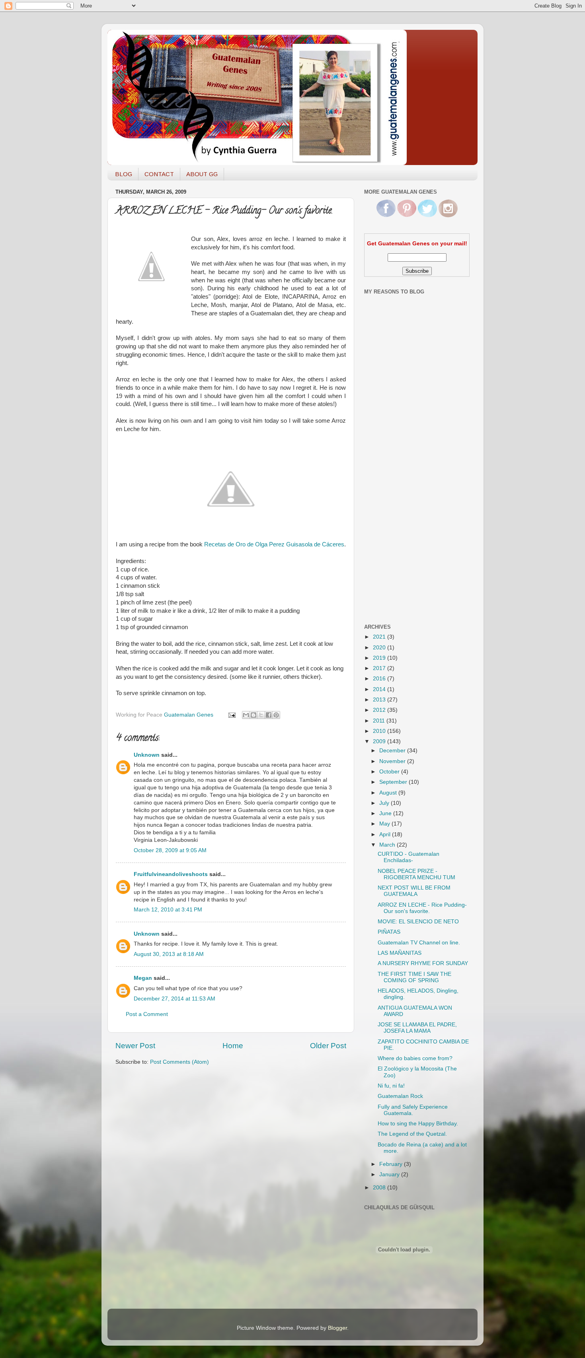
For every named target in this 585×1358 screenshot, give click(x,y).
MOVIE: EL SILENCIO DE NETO (418, 922)
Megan (143, 978)
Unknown (147, 755)
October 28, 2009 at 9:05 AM (170, 850)
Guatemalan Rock (400, 1096)
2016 (380, 679)
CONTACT (159, 174)
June (386, 813)
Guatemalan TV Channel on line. (419, 943)
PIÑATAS (389, 932)
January (390, 1174)
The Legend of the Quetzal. (412, 1134)
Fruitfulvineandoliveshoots (171, 874)
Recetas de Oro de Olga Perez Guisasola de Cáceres (274, 544)
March (388, 845)
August (388, 793)
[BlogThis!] (253, 715)
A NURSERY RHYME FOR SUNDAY (423, 963)
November (393, 761)
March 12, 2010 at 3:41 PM (168, 910)
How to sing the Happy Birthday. (418, 1124)
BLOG (123, 174)
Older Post (328, 1045)
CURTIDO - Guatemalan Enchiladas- (408, 857)
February (391, 1164)
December (393, 751)
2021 (380, 637)
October (390, 772)
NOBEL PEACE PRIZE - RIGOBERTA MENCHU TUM (416, 874)
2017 (380, 668)
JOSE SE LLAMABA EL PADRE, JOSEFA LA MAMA (417, 1028)
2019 (380, 658)
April (385, 834)
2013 (380, 700)
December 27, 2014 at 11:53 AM (174, 999)
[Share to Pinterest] (276, 715)
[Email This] (246, 715)
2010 (380, 731)
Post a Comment (147, 1014)
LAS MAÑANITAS (399, 953)
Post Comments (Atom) (179, 1062)
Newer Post (135, 1045)
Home (232, 1045)
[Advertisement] (396, 490)
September (394, 782)
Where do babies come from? (415, 1058)
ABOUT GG (202, 174)
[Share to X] (261, 715)
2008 (380, 1188)
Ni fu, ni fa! (391, 1086)
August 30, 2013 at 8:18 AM (169, 954)
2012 (380, 710)
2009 (380, 741)
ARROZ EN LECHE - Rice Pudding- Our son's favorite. (422, 908)
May (385, 824)
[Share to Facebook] (269, 715)
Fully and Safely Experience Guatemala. (413, 1110)
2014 (380, 689)
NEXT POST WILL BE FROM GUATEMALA (414, 891)
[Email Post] (231, 715)
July (385, 803)
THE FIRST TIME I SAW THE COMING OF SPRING (414, 977)
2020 (380, 648)
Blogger (337, 1328)
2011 (379, 721)
